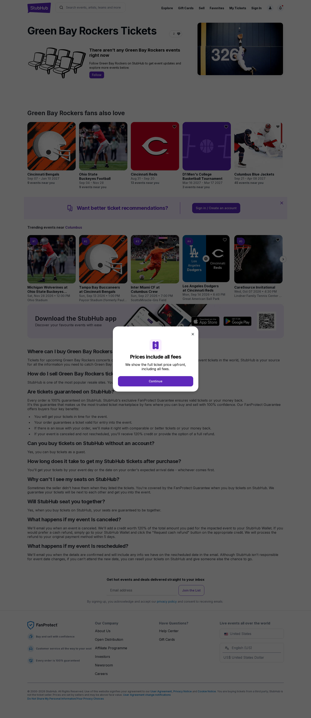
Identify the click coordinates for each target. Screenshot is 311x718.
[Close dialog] (193, 334)
